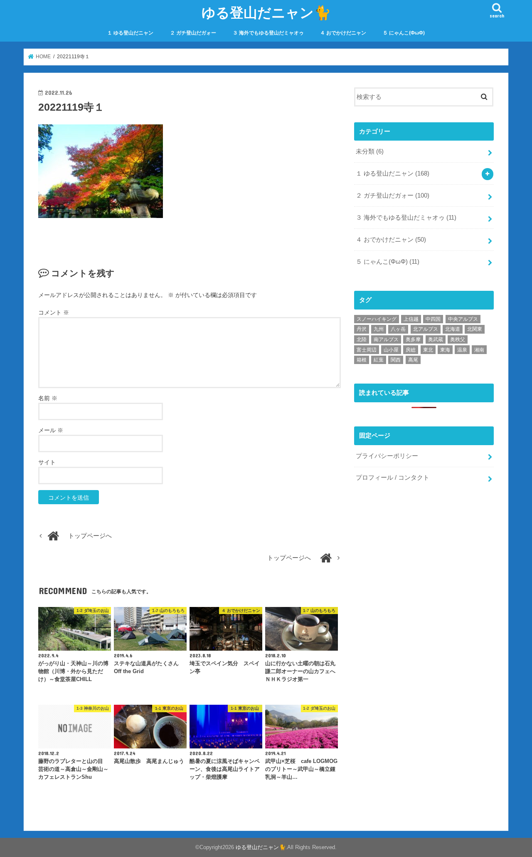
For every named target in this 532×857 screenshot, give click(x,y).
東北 (428, 350)
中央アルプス (463, 319)
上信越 (411, 319)
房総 (411, 350)
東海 (445, 350)
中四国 (433, 319)
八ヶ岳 (398, 329)
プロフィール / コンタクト (392, 477)
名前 (47, 398)
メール (50, 430)
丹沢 (362, 329)
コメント (53, 312)
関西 (396, 360)
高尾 (413, 360)
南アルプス (386, 339)
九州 (379, 329)
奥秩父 (457, 339)
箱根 (362, 360)
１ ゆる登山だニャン (130, 33)
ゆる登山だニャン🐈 (266, 12)
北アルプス (425, 329)
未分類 (370, 151)
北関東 (474, 329)
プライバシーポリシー (387, 456)
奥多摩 (413, 339)
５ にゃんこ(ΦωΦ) (404, 33)
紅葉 (379, 360)
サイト (47, 462)
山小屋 (391, 350)
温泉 (462, 350)
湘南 (479, 350)
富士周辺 (367, 350)
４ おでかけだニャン (343, 33)
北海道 (452, 329)
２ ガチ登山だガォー (193, 33)
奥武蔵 (435, 339)
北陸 (362, 339)
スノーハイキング (377, 319)
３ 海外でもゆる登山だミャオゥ (268, 33)
